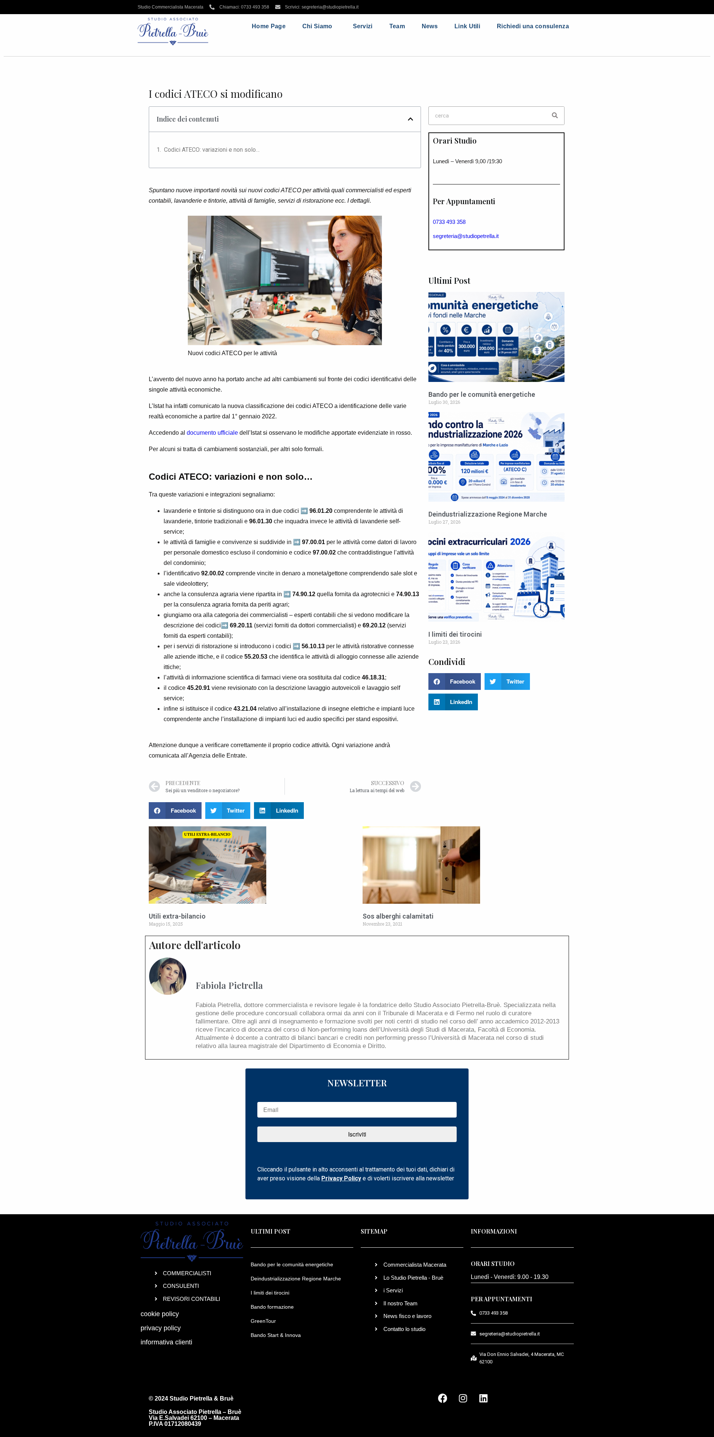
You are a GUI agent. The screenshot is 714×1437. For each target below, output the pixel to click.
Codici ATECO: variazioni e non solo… (212, 149)
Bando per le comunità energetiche (481, 394)
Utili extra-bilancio (177, 916)
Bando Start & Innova (276, 1335)
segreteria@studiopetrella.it (466, 236)
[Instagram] (463, 1398)
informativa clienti (166, 1342)
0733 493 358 (449, 222)
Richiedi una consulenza (533, 26)
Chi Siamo (317, 26)
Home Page (269, 26)
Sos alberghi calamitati (398, 916)
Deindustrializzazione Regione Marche (487, 514)
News (430, 26)
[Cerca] (555, 116)
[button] (410, 119)
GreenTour (263, 1321)
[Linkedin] (483, 1398)
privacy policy (161, 1328)
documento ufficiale (212, 433)
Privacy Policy (341, 1178)
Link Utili (467, 26)
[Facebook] (442, 1398)
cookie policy (160, 1314)
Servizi (363, 26)
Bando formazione (272, 1307)
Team (397, 26)
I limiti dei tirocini (455, 634)
